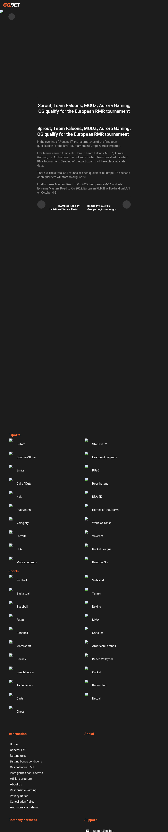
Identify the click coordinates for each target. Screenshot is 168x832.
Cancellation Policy (22, 801)
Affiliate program (21, 778)
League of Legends (104, 457)
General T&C (18, 750)
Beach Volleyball (102, 659)
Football (22, 580)
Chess (21, 711)
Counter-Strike (26, 457)
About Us (16, 784)
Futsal (20, 619)
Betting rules (18, 755)
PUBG (96, 470)
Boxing (96, 606)
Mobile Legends (27, 562)
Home (14, 744)
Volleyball (98, 580)
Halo (19, 496)
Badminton (99, 685)
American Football (104, 646)
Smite (20, 470)
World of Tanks (101, 523)
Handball (22, 633)
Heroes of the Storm (105, 509)
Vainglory (23, 523)
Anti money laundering (24, 807)
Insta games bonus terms (26, 773)
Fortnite (22, 536)
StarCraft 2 (99, 444)
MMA (95, 619)
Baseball (22, 606)
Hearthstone (100, 483)
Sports (13, 571)
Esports (14, 435)
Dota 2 (21, 444)
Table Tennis (25, 685)
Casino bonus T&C (22, 767)
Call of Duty (24, 483)
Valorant (97, 536)
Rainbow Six (100, 562)
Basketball (23, 593)
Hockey (21, 659)
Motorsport (24, 646)
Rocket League (101, 549)
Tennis (96, 593)
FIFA (19, 549)
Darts (20, 698)
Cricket (96, 672)
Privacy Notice (19, 796)
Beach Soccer (25, 672)
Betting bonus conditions (26, 761)
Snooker (97, 633)
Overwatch (24, 509)
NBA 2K (97, 496)
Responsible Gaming (23, 790)
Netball (96, 698)
